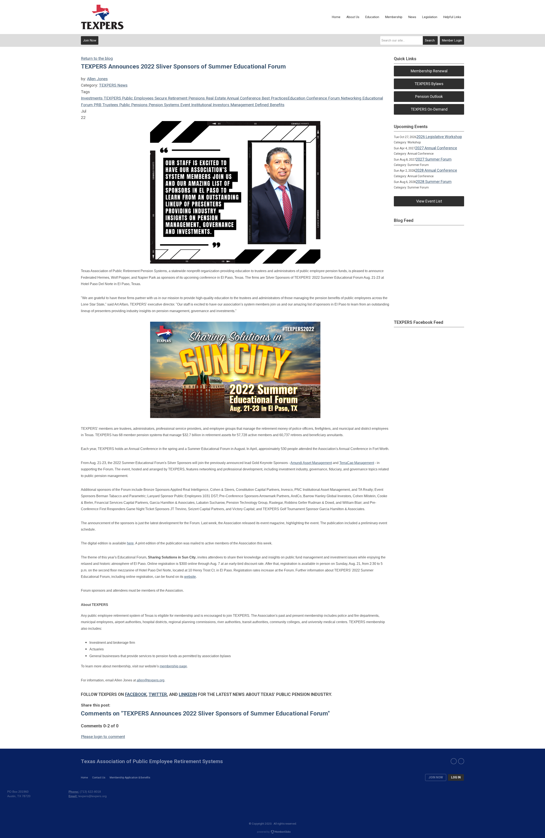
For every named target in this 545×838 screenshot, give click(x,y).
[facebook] (454, 761)
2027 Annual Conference (436, 148)
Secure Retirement (170, 98)
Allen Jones (97, 78)
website (190, 576)
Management (241, 104)
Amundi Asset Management (311, 463)
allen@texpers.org (150, 680)
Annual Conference (243, 98)
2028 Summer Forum (434, 181)
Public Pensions (133, 104)
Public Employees (137, 98)
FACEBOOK (135, 694)
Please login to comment (103, 736)
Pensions (196, 98)
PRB (97, 104)
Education (296, 98)
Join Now (89, 40)
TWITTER (158, 694)
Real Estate (215, 98)
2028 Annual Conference (436, 170)
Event (184, 104)
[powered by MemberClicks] (272, 832)
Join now (436, 777)
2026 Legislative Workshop (439, 136)
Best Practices (274, 98)
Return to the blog (97, 58)
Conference (316, 98)
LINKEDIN (188, 694)
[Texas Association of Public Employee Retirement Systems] (102, 17)
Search (430, 40)
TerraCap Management (356, 463)
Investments (92, 98)
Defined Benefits (269, 104)
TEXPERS (112, 98)
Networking (350, 98)
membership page (173, 666)
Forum (333, 98)
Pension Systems (163, 104)
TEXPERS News (113, 85)
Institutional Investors (209, 104)
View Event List (429, 201)
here (130, 543)
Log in (456, 777)
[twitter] (461, 761)
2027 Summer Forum (434, 159)
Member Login (452, 40)
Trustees (109, 104)
